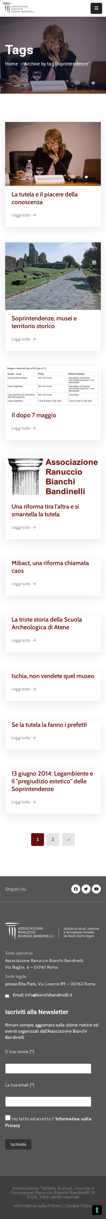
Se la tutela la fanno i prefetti (49, 724)
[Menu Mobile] (96, 8)
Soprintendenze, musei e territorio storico (44, 322)
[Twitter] (86, 888)
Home (11, 63)
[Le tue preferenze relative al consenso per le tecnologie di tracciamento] (97, 1210)
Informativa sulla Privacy (37, 1205)
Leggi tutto (21, 215)
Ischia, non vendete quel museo (53, 676)
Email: (42, 994)
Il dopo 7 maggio (34, 415)
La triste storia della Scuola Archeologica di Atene (47, 623)
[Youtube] (96, 888)
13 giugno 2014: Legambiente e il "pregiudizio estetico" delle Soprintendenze (52, 781)
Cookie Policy (79, 1205)
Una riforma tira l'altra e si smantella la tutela (45, 510)
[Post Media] (53, 154)
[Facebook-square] (75, 888)
